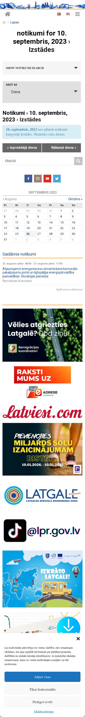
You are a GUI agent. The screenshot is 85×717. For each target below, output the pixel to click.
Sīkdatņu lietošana (43, 711)
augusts (9, 199)
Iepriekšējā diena (22, 148)
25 (16, 234)
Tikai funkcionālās (42, 689)
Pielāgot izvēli (42, 701)
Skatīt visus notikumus (69, 289)
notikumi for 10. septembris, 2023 (40, 37)
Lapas (14, 22)
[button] (78, 638)
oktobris (75, 199)
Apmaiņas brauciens (17, 281)
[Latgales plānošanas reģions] (7, 14)
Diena (15, 92)
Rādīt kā (11, 85)
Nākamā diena (63, 148)
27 (39, 234)
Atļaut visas (42, 676)
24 (5, 234)
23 (73, 228)
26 (27, 234)
